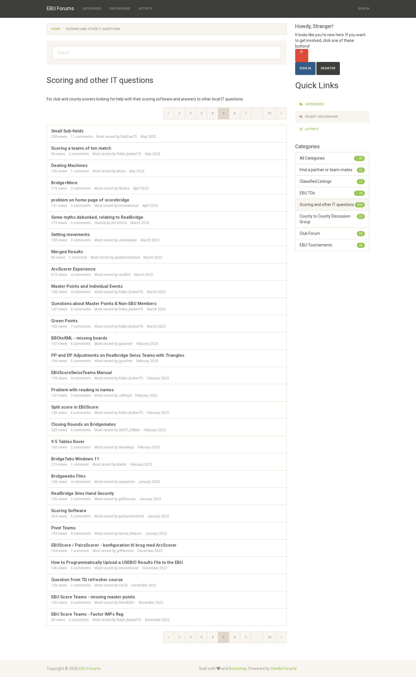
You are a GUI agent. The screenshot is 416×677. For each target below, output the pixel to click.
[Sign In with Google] (301, 55)
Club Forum (331, 233)
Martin (121, 465)
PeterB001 (127, 603)
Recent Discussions (321, 117)
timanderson (129, 206)
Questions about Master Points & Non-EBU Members (103, 303)
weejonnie (127, 482)
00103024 (119, 223)
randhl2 (124, 275)
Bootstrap (238, 668)
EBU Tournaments (331, 245)
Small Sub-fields (67, 131)
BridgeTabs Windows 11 (75, 458)
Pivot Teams (63, 527)
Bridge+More (64, 182)
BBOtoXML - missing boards (79, 338)
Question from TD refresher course (87, 579)
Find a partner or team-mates (331, 169)
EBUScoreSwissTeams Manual (81, 372)
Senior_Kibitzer (130, 534)
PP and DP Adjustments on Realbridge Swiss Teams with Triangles (117, 355)
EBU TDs (331, 193)
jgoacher (125, 344)
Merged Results (67, 251)
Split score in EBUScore (74, 407)
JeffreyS (125, 395)
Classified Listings (331, 181)
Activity (145, 8)
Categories (92, 8)
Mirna (121, 171)
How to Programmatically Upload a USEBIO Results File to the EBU (117, 562)
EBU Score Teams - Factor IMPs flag (87, 614)
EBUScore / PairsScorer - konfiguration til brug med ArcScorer (114, 545)
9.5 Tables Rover (68, 441)
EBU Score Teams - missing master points (93, 596)
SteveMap (126, 447)
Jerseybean (128, 240)
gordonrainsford (127, 257)
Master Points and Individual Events (87, 286)
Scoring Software (68, 510)
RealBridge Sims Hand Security (82, 493)
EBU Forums (60, 8)
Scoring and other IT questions (331, 204)
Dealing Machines (69, 165)
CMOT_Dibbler (129, 430)
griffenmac (127, 499)
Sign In (363, 8)
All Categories (331, 158)
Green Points (64, 320)
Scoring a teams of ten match (81, 148)
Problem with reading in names (82, 389)
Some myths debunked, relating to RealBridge (97, 217)
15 (269, 113)
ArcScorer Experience (73, 269)
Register (328, 68)
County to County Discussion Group (331, 219)
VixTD (123, 585)
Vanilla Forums (284, 668)
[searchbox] (166, 52)
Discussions (120, 8)
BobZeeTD (129, 137)
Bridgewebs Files (68, 476)
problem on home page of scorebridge (90, 200)
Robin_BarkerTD (129, 154)
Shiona (124, 188)
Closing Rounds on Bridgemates (83, 424)
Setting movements (70, 234)
